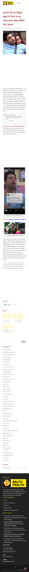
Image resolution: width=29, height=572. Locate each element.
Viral (20, 28)
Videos (4, 457)
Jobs (4, 418)
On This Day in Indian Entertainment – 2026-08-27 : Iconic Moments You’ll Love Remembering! (15, 530)
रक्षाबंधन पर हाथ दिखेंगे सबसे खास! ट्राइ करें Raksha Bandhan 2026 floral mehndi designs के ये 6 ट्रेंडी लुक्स (14, 523)
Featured (5, 389)
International (6, 416)
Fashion (5, 386)
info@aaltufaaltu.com (8, 561)
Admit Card (6, 350)
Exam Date (6, 381)
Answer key (6, 357)
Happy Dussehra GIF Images (17, 219)
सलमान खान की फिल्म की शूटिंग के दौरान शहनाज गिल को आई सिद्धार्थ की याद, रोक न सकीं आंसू (19, 316)
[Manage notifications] (25, 568)
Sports (4, 443)
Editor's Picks (6, 374)
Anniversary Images (8, 352)
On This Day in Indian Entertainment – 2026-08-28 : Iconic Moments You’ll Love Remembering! (15, 517)
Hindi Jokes (6, 408)
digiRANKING (22, 570)
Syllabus (5, 445)
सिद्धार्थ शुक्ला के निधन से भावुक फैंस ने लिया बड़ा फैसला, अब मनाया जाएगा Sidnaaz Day (7, 316)
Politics (5, 428)
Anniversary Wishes (8, 354)
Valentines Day (7, 455)
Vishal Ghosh (7, 28)
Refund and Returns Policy (11, 510)
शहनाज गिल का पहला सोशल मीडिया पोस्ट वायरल (14, 117)
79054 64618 (9, 556)
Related (11, 120)
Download (5, 372)
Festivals (5, 391)
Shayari (5, 438)
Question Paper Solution (9, 430)
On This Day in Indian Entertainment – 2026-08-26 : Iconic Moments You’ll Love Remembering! (15, 540)
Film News (6, 394)
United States (6, 453)
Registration (6, 433)
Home (5, 500)
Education (5, 376)
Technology (6, 448)
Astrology (5, 359)
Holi (4, 411)
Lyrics (4, 423)
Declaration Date (7, 369)
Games (5, 399)
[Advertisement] (14, 72)
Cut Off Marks (6, 367)
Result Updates (7, 435)
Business (5, 364)
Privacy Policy (7, 507)
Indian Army (6, 413)
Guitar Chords (6, 401)
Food (4, 396)
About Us (6, 505)
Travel (4, 450)
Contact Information (9, 503)
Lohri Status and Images (9, 421)
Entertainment (7, 379)
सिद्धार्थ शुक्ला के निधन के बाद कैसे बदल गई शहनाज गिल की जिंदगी (8, 327)
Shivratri (5, 440)
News (4, 426)
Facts (4, 384)
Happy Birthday (7, 403)
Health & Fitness (7, 406)
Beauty (5, 362)
